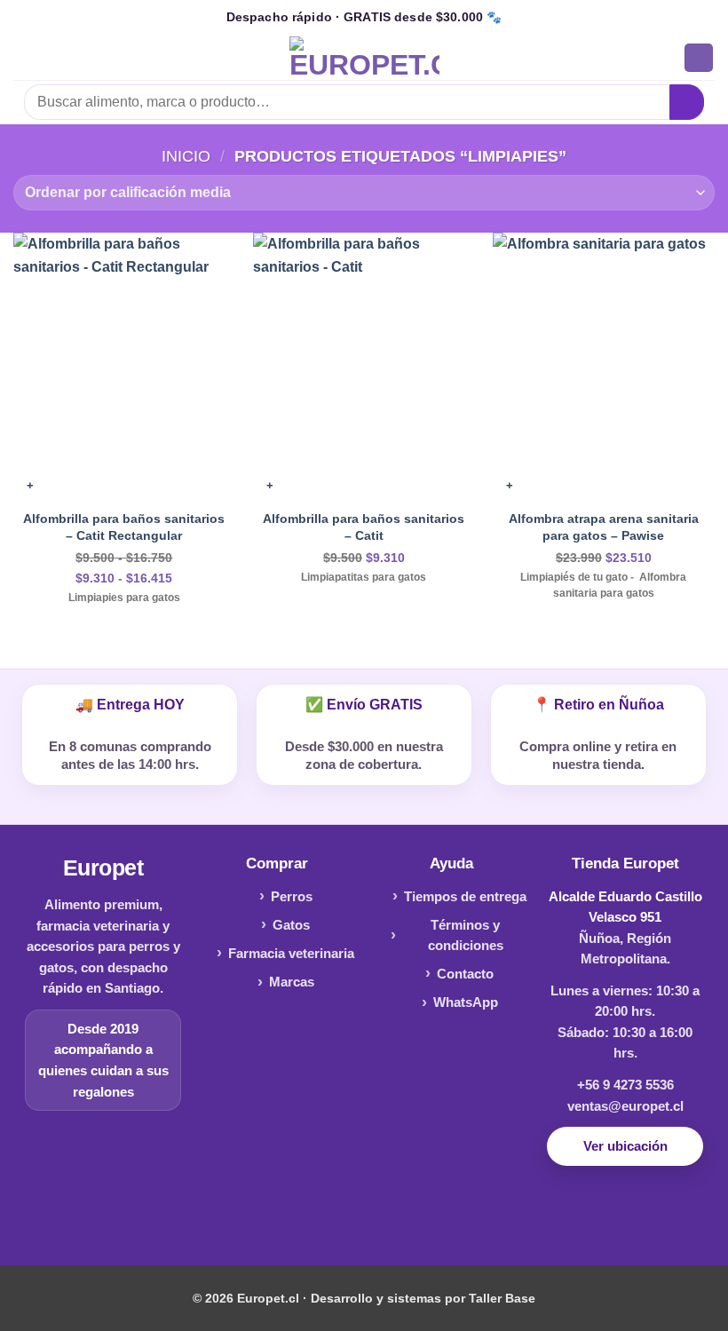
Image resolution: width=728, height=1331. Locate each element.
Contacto (465, 973)
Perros (292, 896)
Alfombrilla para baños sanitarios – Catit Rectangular (124, 527)
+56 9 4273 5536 (625, 1084)
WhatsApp (465, 1002)
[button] (24, 57)
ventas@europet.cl (625, 1105)
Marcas (291, 981)
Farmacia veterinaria (291, 953)
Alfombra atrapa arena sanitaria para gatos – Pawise (604, 527)
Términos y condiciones (465, 935)
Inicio (186, 156)
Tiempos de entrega (465, 896)
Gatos (291, 924)
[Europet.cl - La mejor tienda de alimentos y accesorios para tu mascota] (364, 57)
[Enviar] (686, 101)
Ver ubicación (625, 1145)
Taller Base (502, 1298)
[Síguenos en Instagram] (363, 1213)
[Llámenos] (392, 1213)
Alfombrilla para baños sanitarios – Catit (363, 527)
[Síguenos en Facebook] (336, 1213)
